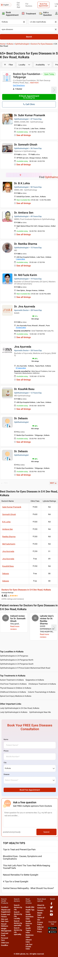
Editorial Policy (40, 928)
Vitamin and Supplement (5, 911)
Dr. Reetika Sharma (25, 243)
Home (2, 44)
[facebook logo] (51, 905)
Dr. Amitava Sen (23, 212)
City (5, 763)
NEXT (52, 483)
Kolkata (10, 44)
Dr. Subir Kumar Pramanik (29, 115)
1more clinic (20, 259)
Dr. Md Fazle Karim (25, 275)
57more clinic (21, 368)
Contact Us (41, 908)
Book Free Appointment (43, 5)
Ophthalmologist (22, 44)
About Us (40, 905)
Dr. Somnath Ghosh (25, 144)
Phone (6, 751)
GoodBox (4, 945)
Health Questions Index (29, 916)
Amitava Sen (7, 529)
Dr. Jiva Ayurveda (24, 306)
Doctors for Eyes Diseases (42, 44)
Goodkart (4, 907)
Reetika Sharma (9, 536)
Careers (40, 910)
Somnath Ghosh (9, 514)
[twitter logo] (51, 908)
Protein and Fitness (5, 915)
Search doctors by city (18, 907)
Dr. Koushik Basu (24, 389)
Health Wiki (30, 907)
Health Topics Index (28, 930)
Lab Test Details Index (29, 946)
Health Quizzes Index (29, 923)
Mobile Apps (39, 914)
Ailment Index (29, 941)
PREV (6, 483)
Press (39, 932)
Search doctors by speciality (18, 923)
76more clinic (21, 328)
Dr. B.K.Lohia (22, 183)
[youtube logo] (51, 916)
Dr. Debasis (21, 418)
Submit (46, 832)
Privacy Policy (40, 923)
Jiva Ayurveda (22, 346)
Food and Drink (4, 934)
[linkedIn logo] (51, 912)
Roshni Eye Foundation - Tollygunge (27, 75)
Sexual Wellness (4, 925)
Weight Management (6, 930)
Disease (6, 774)
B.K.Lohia (6, 522)
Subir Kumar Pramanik (11, 507)
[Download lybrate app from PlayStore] (52, 929)
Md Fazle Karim (8, 544)
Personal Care (4, 939)
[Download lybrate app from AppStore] (52, 933)
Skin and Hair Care (4, 920)
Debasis (5, 573)
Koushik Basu (8, 566)
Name (6, 739)
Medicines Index (30, 936)
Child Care (5, 943)
